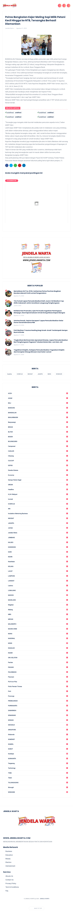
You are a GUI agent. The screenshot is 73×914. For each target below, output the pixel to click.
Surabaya (38, 754)
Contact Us (9, 880)
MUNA (37, 634)
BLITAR (37, 432)
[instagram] (39, 903)
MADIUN (38, 595)
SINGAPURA (37, 730)
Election (8, 862)
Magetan (37, 605)
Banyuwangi (37, 422)
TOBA (37, 773)
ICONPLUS (20, 374)
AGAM (37, 398)
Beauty (8, 859)
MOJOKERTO (37, 624)
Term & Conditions (12, 887)
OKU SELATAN (37, 657)
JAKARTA (40, 374)
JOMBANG (37, 537)
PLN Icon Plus (37, 681)
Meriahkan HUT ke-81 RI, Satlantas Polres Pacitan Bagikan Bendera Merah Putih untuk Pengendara (37, 292)
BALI (37, 403)
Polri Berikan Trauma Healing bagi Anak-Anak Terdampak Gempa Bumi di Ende (40, 331)
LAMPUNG (37, 576)
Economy (37, 475)
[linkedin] (24, 165)
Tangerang (37, 763)
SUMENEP (37, 739)
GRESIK (37, 485)
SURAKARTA (37, 758)
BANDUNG (37, 408)
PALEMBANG (37, 672)
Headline (9, 374)
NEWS (49, 374)
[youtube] (43, 903)
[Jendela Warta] (10, 5)
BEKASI (38, 427)
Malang (38, 610)
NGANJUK (37, 648)
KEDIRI (38, 557)
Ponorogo (37, 696)
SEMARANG (37, 715)
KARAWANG (37, 547)
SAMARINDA (37, 710)
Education (9, 855)
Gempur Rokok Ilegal (38, 480)
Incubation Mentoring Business (37, 513)
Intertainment (10, 866)
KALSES (37, 542)
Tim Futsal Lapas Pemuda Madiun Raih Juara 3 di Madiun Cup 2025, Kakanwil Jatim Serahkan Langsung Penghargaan (39, 302)
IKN (37, 509)
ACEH (37, 393)
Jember (37, 528)
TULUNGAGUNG (37, 782)
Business (9, 851)
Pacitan (37, 662)
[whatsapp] (15, 165)
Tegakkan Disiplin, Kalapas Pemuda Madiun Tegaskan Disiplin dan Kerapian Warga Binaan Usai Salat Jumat (39, 351)
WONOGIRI (59, 374)
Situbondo (37, 734)
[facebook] (6, 165)
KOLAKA (37, 566)
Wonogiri (37, 787)
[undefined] (9, 112)
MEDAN (37, 619)
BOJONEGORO (37, 441)
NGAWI (37, 653)
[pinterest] (19, 165)
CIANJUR (37, 451)
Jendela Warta (37, 533)
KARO (37, 552)
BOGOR (37, 437)
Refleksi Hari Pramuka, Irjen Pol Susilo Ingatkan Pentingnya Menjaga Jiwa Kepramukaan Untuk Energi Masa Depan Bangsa (39, 312)
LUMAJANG (37, 590)
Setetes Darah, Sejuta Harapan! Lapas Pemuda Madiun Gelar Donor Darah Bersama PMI (38, 322)
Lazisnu (37, 585)
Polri (37, 691)
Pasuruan (37, 677)
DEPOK (37, 465)
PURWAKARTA (37, 706)
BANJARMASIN (37, 417)
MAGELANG (37, 600)
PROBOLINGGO (37, 701)
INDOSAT (30, 374)
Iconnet (37, 499)
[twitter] (11, 165)
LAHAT (37, 571)
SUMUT (37, 749)
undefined (18, 112)
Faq (7, 891)
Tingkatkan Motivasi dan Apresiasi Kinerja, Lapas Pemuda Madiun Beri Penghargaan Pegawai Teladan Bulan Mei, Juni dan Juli (41, 341)
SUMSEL (37, 744)
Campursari (37, 446)
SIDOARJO (38, 725)
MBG (37, 614)
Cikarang (37, 456)
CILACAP (37, 460)
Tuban (37, 778)
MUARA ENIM (37, 629)
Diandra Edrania (37, 470)
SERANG (37, 720)
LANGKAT (37, 581)
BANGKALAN (37, 413)
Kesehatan (37, 561)
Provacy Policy (11, 883)
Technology (37, 768)
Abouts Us (9, 876)
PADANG (37, 667)
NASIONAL (37, 638)
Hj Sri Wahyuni (37, 494)
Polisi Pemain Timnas (37, 686)
